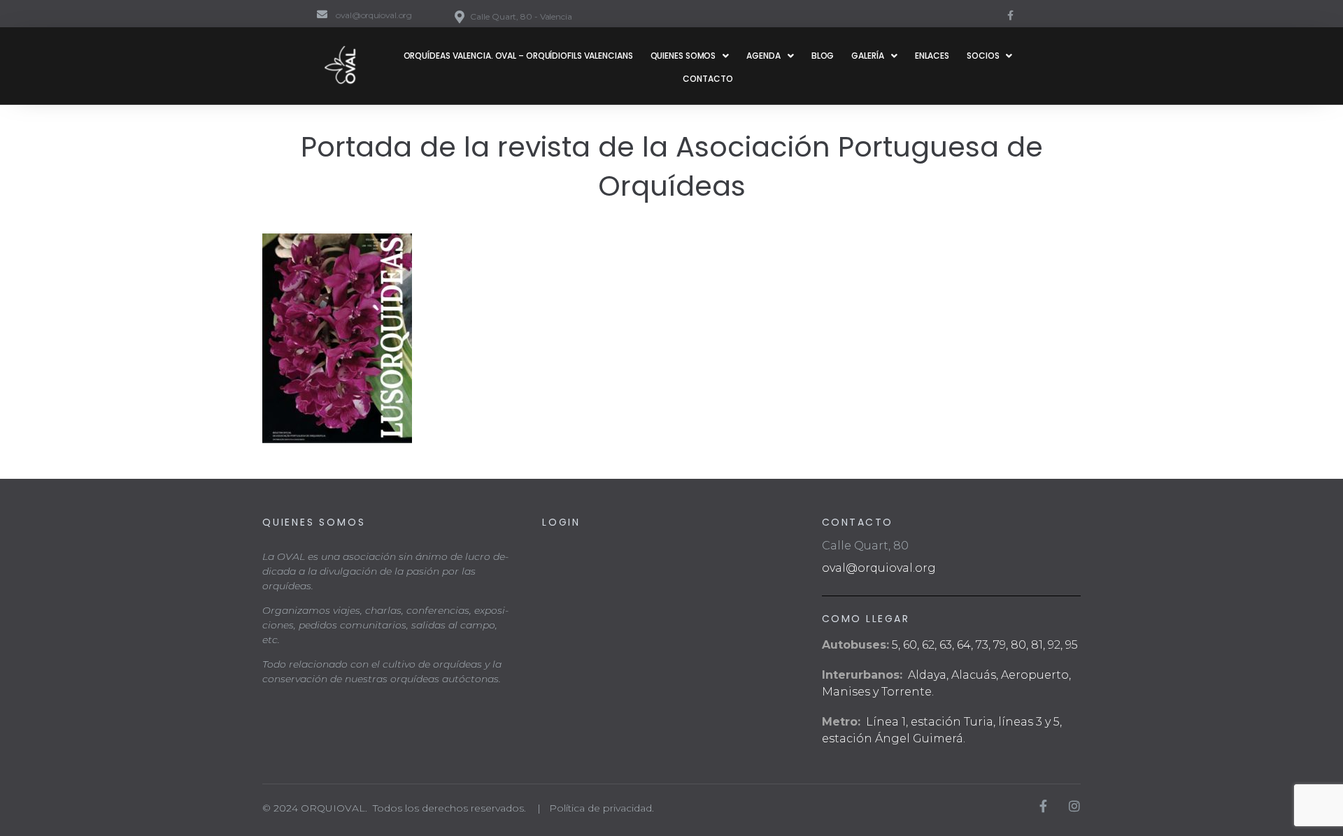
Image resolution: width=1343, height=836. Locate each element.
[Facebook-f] (1010, 15)
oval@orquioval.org (879, 568)
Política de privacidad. (601, 808)
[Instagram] (1074, 806)
